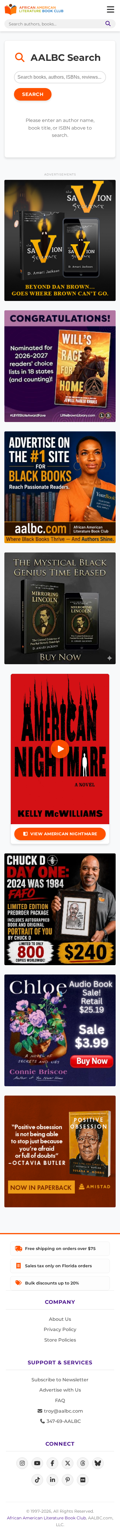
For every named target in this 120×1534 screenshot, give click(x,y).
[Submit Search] (107, 24)
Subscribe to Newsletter (60, 1380)
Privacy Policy (60, 1329)
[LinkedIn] (52, 1480)
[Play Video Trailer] (60, 749)
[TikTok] (37, 1480)
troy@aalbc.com (63, 1411)
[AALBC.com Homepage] (33, 10)
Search (32, 94)
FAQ (60, 1400)
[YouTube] (37, 1463)
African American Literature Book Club (46, 1518)
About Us (60, 1319)
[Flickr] (83, 1480)
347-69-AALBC (63, 1421)
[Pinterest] (67, 1480)
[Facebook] (52, 1463)
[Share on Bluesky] (98, 1463)
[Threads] (83, 1463)
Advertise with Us (60, 1390)
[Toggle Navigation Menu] (110, 9)
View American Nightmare (63, 833)
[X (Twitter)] (67, 1463)
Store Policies (60, 1340)
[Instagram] (22, 1463)
